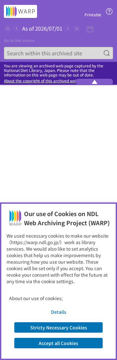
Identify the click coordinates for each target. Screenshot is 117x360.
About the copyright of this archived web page (46, 80)
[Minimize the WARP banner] (94, 81)
